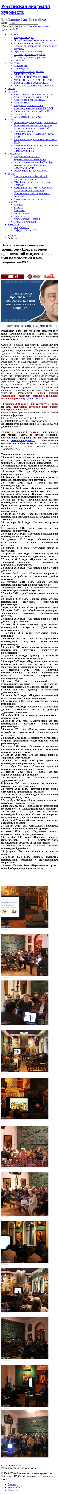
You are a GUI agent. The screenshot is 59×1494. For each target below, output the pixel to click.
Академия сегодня (24, 37)
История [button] (12, 91)
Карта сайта (14, 1487)
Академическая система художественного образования (30, 158)
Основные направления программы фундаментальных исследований (33, 126)
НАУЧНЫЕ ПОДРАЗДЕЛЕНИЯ (31, 77)
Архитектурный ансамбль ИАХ (31, 97)
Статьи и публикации (25, 221)
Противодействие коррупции (29, 54)
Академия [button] (13, 34)
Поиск (4, 22)
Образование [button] (15, 153)
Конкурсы (19, 216)
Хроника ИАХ (22, 102)
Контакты (13, 1490)
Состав (11, 88)
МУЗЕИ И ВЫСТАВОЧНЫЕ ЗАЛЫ (33, 80)
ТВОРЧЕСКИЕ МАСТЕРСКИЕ (31, 82)
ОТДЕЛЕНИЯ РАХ (24, 74)
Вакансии (19, 60)
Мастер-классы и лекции (27, 219)
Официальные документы (28, 51)
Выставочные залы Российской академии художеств (31, 177)
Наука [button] (11, 119)
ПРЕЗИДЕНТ (21, 65)
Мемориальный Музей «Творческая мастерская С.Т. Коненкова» (33, 189)
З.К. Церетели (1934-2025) (28, 116)
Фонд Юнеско (21, 227)
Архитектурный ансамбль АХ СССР (33, 108)
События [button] (12, 201)
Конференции (21, 213)
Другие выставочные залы (28, 199)
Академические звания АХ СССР (32, 111)
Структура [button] (13, 63)
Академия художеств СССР (28, 105)
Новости (18, 207)
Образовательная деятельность (30, 170)
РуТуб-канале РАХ (33, 398)
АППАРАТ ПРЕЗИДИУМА (29, 71)
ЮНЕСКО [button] (13, 224)
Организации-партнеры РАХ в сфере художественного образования (34, 163)
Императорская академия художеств (33, 94)
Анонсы (18, 204)
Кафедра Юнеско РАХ (26, 230)
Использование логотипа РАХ (30, 43)
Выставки (19, 210)
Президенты (20, 114)
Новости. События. (24, 167)
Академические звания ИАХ (29, 99)
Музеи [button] (11, 173)
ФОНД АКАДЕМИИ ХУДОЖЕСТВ (33, 85)
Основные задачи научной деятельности (35, 122)
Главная (12, 1484)
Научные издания (23, 131)
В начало (12, 235)
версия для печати (11, 1465)
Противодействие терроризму (30, 57)
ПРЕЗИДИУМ (21, 68)
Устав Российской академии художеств (35, 40)
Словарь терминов (24, 150)
